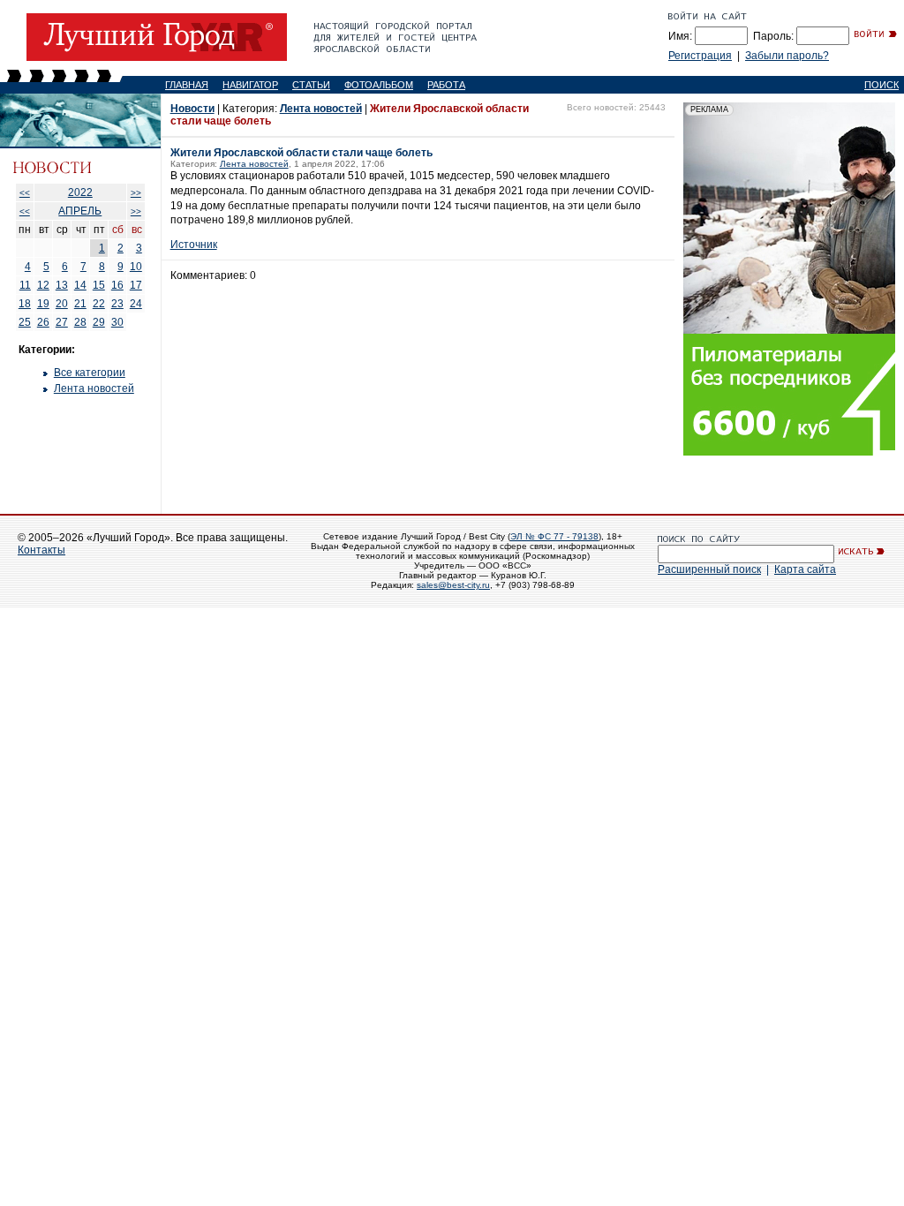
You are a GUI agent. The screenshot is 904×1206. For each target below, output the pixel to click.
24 (136, 304)
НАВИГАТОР (250, 84)
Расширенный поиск (709, 569)
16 (117, 285)
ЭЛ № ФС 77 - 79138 (554, 536)
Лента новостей (94, 388)
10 (136, 266)
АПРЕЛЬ (80, 211)
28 (80, 322)
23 (117, 304)
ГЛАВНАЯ (186, 84)
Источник (193, 244)
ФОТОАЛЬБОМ (378, 84)
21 (80, 304)
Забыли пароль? (787, 55)
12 (43, 285)
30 (117, 322)
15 (99, 285)
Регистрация (700, 55)
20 (62, 304)
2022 (80, 192)
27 (62, 322)
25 (25, 322)
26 (43, 322)
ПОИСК (881, 84)
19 (43, 304)
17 (136, 285)
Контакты (41, 550)
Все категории (89, 372)
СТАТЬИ (311, 84)
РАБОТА (446, 84)
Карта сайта (805, 569)
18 (25, 304)
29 (99, 322)
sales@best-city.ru (453, 585)
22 (99, 304)
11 (25, 285)
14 (80, 285)
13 (62, 285)
